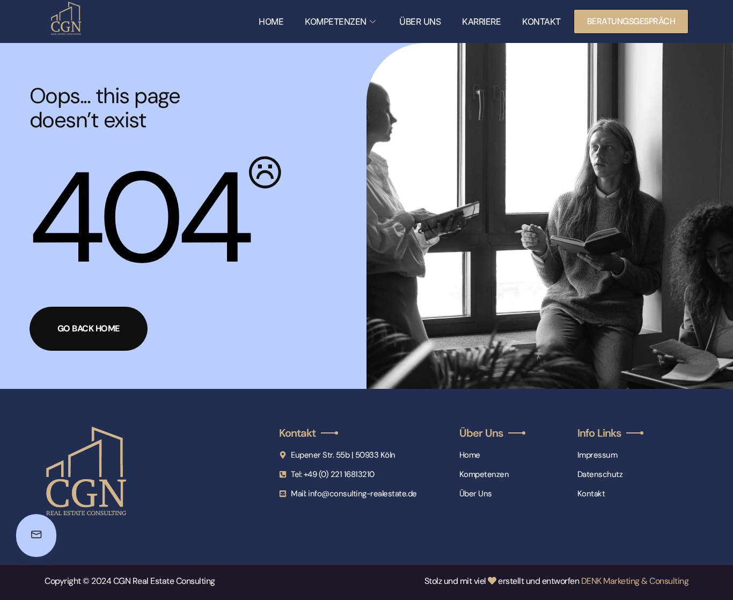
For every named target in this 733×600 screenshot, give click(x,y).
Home (271, 21)
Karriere (481, 21)
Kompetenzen (335, 21)
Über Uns (420, 21)
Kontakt (541, 21)
